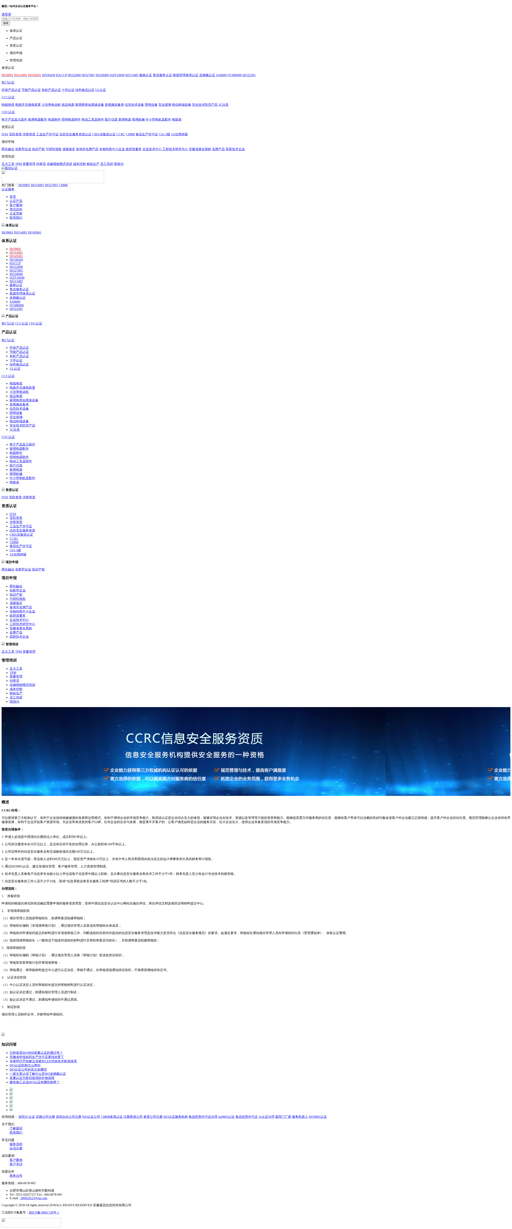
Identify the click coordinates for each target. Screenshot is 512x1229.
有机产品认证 (51, 90)
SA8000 (221, 75)
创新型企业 (23, 149)
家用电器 (124, 119)
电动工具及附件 (93, 119)
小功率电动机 (51, 104)
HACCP (61, 75)
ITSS (5, 134)
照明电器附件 (71, 119)
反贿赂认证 (207, 75)
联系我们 (16, 217)
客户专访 (16, 1164)
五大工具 (8, 164)
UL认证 (100, 90)
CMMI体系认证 (112, 1116)
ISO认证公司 (91, 1116)
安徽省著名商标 (200, 149)
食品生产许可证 (147, 134)
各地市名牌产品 (87, 149)
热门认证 (8, 82)
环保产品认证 (11, 90)
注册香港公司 (133, 1116)
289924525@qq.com (33, 1198)
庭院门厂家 (283, 1116)
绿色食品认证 (84, 90)
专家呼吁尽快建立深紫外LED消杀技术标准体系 (43, 1061)
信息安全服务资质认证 (75, 134)
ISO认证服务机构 (175, 1116)
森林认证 (145, 75)
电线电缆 (8, 104)
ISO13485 (131, 75)
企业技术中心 (152, 149)
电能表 (177, 119)
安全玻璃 (164, 104)
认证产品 (16, 201)
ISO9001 (24, 185)
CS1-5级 (164, 134)
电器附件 (54, 119)
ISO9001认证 (318, 1116)
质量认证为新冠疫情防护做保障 (32, 1078)
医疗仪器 (111, 119)
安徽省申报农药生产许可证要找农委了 (37, 1057)
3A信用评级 (179, 134)
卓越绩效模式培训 (59, 164)
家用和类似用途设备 (89, 104)
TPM (18, 164)
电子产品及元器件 (14, 119)
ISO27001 (88, 75)
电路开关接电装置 (28, 104)
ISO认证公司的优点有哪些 (28, 1069)
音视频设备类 (114, 104)
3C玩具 (223, 104)
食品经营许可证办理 (203, 1116)
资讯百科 (16, 209)
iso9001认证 (226, 1116)
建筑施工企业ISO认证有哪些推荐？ (35, 1082)
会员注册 (16, 1148)
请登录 (6, 14)
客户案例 (16, 205)
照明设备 (151, 104)
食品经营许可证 (246, 1116)
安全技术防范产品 (205, 104)
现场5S (119, 164)
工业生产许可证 (47, 134)
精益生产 (93, 164)
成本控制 (79, 164)
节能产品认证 (31, 90)
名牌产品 (218, 149)
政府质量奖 (134, 149)
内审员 (41, 164)
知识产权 (38, 149)
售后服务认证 (162, 75)
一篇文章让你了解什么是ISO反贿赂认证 (38, 1073)
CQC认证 (8, 112)
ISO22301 (249, 75)
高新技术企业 (235, 149)
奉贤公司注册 (153, 1116)
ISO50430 (48, 75)
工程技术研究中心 (175, 149)
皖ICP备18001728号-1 (44, 1212)
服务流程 (16, 1144)
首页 (13, 196)
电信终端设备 (181, 104)
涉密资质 (29, 134)
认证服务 (8, 189)
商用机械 (138, 119)
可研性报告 (54, 149)
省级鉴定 (68, 149)
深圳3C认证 (26, 1116)
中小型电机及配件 (158, 119)
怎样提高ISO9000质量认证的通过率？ (36, 1052)
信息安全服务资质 (22, 530)
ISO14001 (37, 185)
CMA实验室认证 (104, 134)
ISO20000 (102, 75)
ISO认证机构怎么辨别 (25, 1065)
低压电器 (68, 104)
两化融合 (8, 149)
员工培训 (106, 164)
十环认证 (68, 90)
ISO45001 (34, 232)
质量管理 (29, 164)
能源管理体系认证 (185, 75)
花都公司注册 (45, 1116)
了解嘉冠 (16, 1128)
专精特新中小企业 (112, 149)
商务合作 (16, 1175)
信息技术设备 (134, 104)
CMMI (130, 134)
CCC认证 (8, 97)
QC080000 (234, 75)
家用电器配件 (37, 119)
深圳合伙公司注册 (68, 1116)
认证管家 (16, 213)
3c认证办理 (266, 1116)
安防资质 (15, 134)
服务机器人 (300, 1116)
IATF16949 (117, 75)
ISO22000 (74, 75)
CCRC (120, 134)
